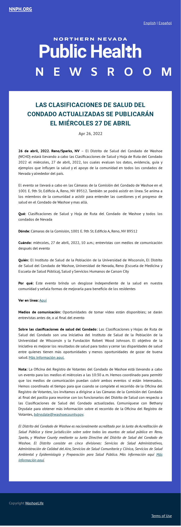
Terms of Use (161, 515)
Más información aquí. (46, 357)
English (150, 22)
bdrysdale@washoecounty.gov (58, 414)
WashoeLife (34, 503)
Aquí (43, 300)
